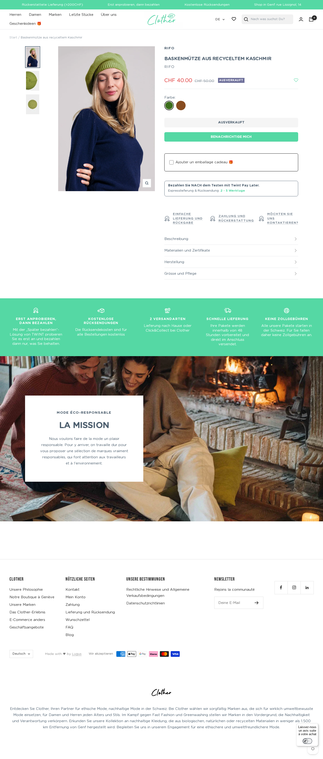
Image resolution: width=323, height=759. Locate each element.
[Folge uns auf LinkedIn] (307, 587)
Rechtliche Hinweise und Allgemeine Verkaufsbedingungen (157, 593)
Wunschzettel (77, 620)
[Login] (301, 19)
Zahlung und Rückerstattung (236, 218)
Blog (69, 635)
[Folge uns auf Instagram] (294, 587)
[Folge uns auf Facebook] (281, 587)
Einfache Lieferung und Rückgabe (188, 218)
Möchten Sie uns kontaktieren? (282, 218)
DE (217, 19)
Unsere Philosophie (26, 589)
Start (13, 37)
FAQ (69, 627)
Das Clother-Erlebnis (27, 612)
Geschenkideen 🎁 (25, 23)
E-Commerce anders (27, 620)
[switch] (307, 741)
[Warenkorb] (311, 19)
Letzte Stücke (81, 15)
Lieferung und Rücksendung (90, 612)
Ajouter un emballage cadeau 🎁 (204, 162)
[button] (296, 80)
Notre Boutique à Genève (31, 597)
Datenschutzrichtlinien (145, 603)
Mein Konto (75, 597)
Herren (15, 15)
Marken (55, 15)
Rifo (169, 48)
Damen (35, 15)
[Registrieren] (257, 602)
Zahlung (72, 605)
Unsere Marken (22, 605)
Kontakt (72, 589)
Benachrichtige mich (231, 137)
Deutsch (19, 653)
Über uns (109, 15)
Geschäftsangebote (26, 627)
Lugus (77, 654)
